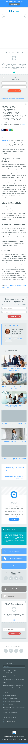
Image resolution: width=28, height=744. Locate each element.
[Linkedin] (16, 578)
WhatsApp (9, 341)
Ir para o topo (6, 739)
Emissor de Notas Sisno (13, 565)
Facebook (15, 335)
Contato (14, 739)
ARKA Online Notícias (7, 736)
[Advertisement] (14, 35)
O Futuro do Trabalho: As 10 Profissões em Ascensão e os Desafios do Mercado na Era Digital (14, 468)
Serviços (10, 739)
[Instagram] (11, 578)
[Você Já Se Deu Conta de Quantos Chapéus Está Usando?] (13, 410)
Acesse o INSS (11, 596)
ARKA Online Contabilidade (14, 551)
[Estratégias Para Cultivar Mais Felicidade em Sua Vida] (13, 445)
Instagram (9, 338)
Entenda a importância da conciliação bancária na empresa (14, 387)
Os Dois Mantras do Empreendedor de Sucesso (14, 441)
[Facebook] (6, 578)
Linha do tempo (23, 739)
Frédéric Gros (4, 140)
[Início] (13, 732)
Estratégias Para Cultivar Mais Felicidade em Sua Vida (14, 458)
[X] (21, 578)
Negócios (23, 124)
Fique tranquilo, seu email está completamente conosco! (14, 78)
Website (8, 335)
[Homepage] (14, 11)
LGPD (17, 739)
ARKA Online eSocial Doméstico (15, 558)
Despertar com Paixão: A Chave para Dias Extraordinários (14, 477)
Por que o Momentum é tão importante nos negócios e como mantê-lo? (14, 405)
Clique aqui (14, 4)
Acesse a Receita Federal (14, 588)
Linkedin (20, 338)
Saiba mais (13, 519)
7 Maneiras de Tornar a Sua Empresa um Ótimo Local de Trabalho (14, 369)
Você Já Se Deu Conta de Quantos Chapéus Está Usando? (14, 424)
